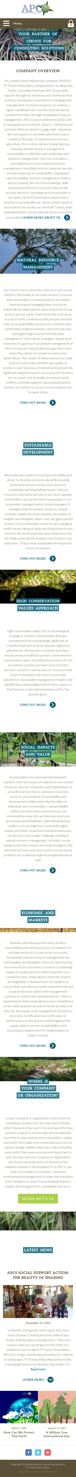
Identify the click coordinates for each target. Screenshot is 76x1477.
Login (71, 23)
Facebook (28, 1452)
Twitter (38, 1452)
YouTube (47, 1452)
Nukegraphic (51, 1471)
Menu (17, 23)
